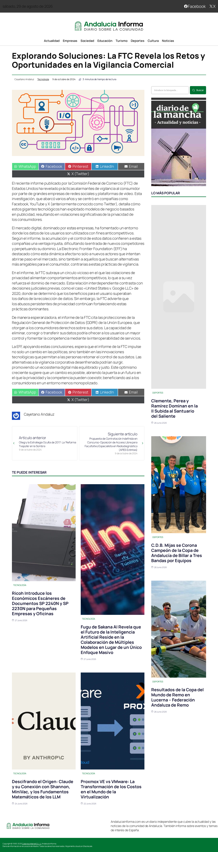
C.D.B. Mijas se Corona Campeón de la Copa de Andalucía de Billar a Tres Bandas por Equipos (176, 552)
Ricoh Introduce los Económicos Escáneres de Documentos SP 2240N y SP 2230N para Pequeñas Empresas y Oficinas (40, 603)
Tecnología (43, 79)
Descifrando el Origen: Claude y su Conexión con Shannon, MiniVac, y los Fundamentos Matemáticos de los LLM (42, 789)
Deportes (157, 392)
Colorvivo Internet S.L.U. (32, 843)
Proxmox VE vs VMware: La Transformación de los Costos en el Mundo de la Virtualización (111, 789)
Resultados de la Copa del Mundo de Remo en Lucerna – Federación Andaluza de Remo (177, 697)
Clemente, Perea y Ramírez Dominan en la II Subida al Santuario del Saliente (174, 408)
